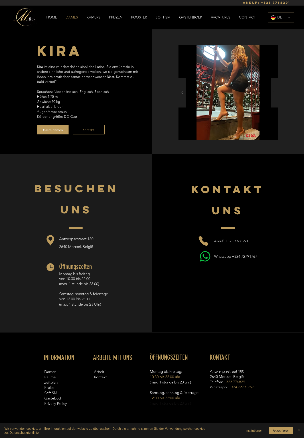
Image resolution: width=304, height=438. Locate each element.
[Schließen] (298, 430)
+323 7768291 (275, 2)
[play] (267, 48)
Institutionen (254, 430)
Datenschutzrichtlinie (24, 432)
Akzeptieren (281, 430)
